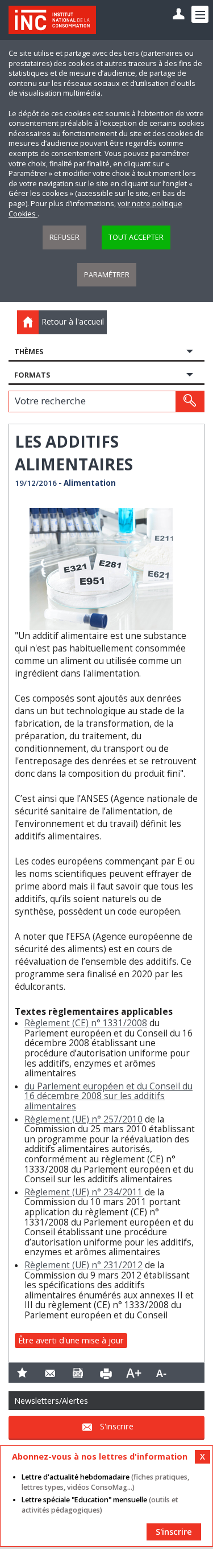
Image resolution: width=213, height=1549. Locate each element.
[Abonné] (178, 14)
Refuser (64, 237)
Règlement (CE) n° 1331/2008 (85, 1023)
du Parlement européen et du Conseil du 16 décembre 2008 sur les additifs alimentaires (108, 1096)
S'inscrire (116, 1426)
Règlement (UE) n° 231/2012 (83, 1265)
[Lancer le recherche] (190, 401)
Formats (32, 375)
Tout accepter (136, 237)
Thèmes (28, 351)
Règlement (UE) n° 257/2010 (83, 1119)
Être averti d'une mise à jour (71, 1340)
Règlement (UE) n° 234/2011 (83, 1192)
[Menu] (199, 14)
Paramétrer (107, 275)
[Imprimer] (106, 1373)
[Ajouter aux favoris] (22, 1373)
